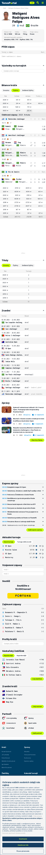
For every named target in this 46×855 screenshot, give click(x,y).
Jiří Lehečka (5, 754)
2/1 (40, 213)
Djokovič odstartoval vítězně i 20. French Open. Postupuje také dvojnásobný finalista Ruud (28, 410)
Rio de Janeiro (13, 172)
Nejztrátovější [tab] (21, 655)
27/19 (16, 206)
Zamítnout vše (23, 845)
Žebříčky (5, 773)
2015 (4, 213)
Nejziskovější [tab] (8, 655)
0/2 (39, 103)
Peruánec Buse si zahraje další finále (21, 521)
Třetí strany (37, 816)
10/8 (16, 107)
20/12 (27, 188)
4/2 (17, 110)
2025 (4, 103)
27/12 (27, 202)
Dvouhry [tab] (6, 265)
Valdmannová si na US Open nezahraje (21, 525)
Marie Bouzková (7, 767)
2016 (4, 209)
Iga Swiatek (5, 764)
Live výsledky (11, 718)
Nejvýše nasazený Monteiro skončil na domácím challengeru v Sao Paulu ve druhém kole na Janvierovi (27, 430)
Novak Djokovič (6, 751)
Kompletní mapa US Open (16, 487)
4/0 (39, 191)
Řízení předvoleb (23, 851)
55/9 (27, 199)
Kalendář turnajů (31, 773)
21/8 (28, 195)
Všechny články (36, 440)
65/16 (16, 199)
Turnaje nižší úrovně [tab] (24, 542)
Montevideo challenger (16, 119)
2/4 (17, 103)
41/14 (27, 191)
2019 (4, 199)
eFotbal (31, 728)
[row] (23, 100)
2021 (4, 191)
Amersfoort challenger (16, 135)
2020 (4, 195)
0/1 (40, 188)
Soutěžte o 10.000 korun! (23, 587)
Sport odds (32, 723)
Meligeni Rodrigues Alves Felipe (18, 8)
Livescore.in (11, 723)
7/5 (28, 107)
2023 (4, 110)
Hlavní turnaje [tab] (8, 542)
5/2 (17, 213)
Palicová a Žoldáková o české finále (20, 494)
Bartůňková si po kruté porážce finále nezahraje (21, 499)
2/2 (28, 103)
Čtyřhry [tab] (15, 265)
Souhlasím (23, 839)
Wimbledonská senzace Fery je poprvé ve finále (22, 513)
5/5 (17, 100)
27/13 (16, 202)
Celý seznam (37, 706)
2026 (4, 100)
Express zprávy (28, 761)
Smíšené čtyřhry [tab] (27, 90)
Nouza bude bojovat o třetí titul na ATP (21, 504)
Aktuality (26, 415)
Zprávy (31, 718)
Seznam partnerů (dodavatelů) (13, 833)
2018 (4, 202)
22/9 (16, 195)
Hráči (4, 8)
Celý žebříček (37, 679)
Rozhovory (27, 758)
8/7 (17, 209)
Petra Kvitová (6, 758)
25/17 (27, 206)
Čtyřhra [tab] (15, 90)
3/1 (28, 213)
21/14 (16, 188)
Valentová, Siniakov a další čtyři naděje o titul (24, 491)
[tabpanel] (23, 156)
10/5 (39, 199)
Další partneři (37, 733)
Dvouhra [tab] (6, 90)
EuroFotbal (10, 728)
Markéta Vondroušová (8, 761)
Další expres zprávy (35, 530)
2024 (4, 107)
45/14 (16, 191)
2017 (4, 206)
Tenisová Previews (30, 754)
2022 (4, 188)
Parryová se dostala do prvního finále (21, 508)
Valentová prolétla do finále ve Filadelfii (22, 518)
